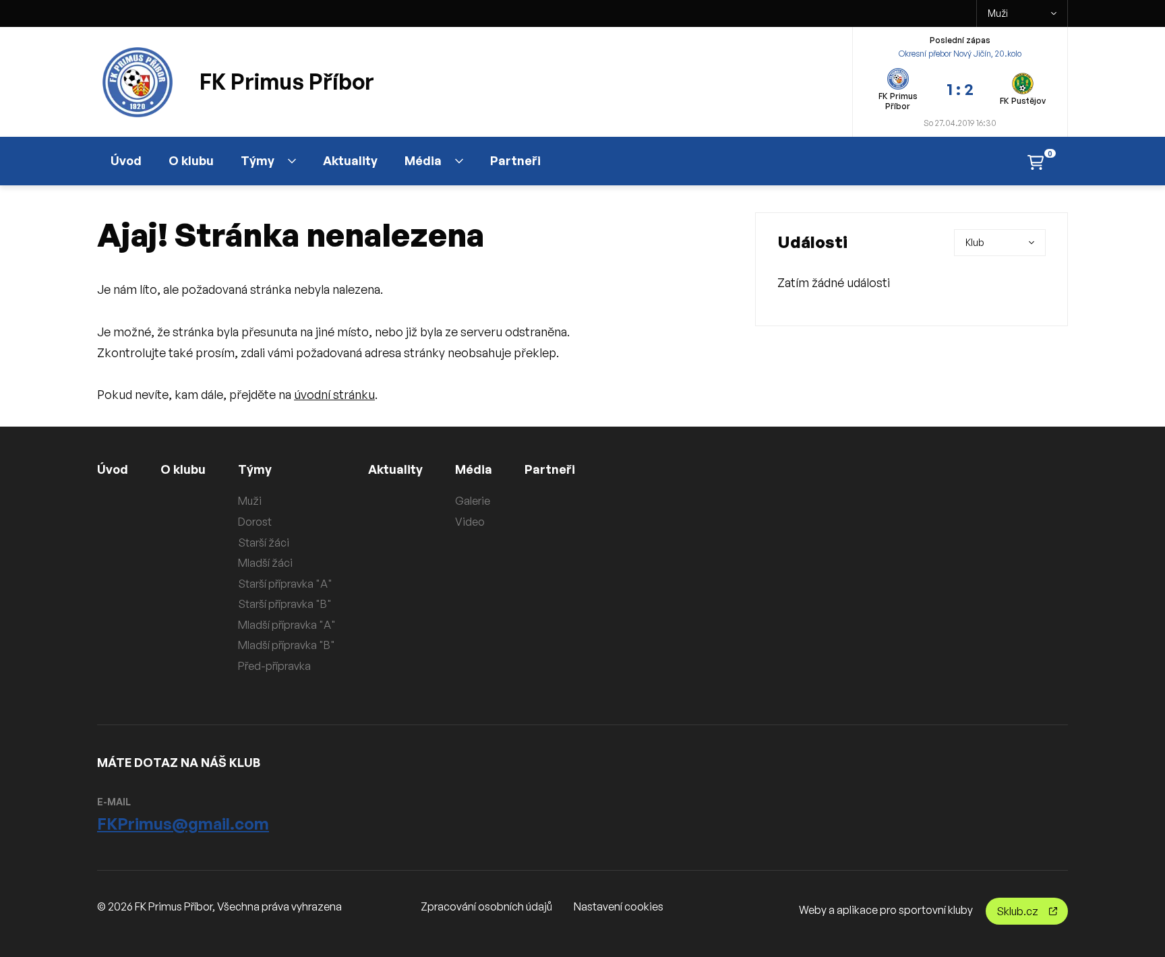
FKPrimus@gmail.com (183, 823)
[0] (1035, 161)
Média (423, 160)
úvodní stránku (334, 394)
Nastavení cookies (618, 906)
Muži (998, 13)
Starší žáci (263, 542)
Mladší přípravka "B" (286, 645)
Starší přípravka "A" (285, 583)
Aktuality (350, 160)
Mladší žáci (265, 562)
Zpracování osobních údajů (486, 906)
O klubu (191, 160)
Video (470, 521)
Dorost (255, 521)
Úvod (126, 160)
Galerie (472, 500)
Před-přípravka (274, 666)
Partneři (515, 160)
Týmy (257, 160)
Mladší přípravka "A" (287, 624)
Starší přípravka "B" (285, 604)
